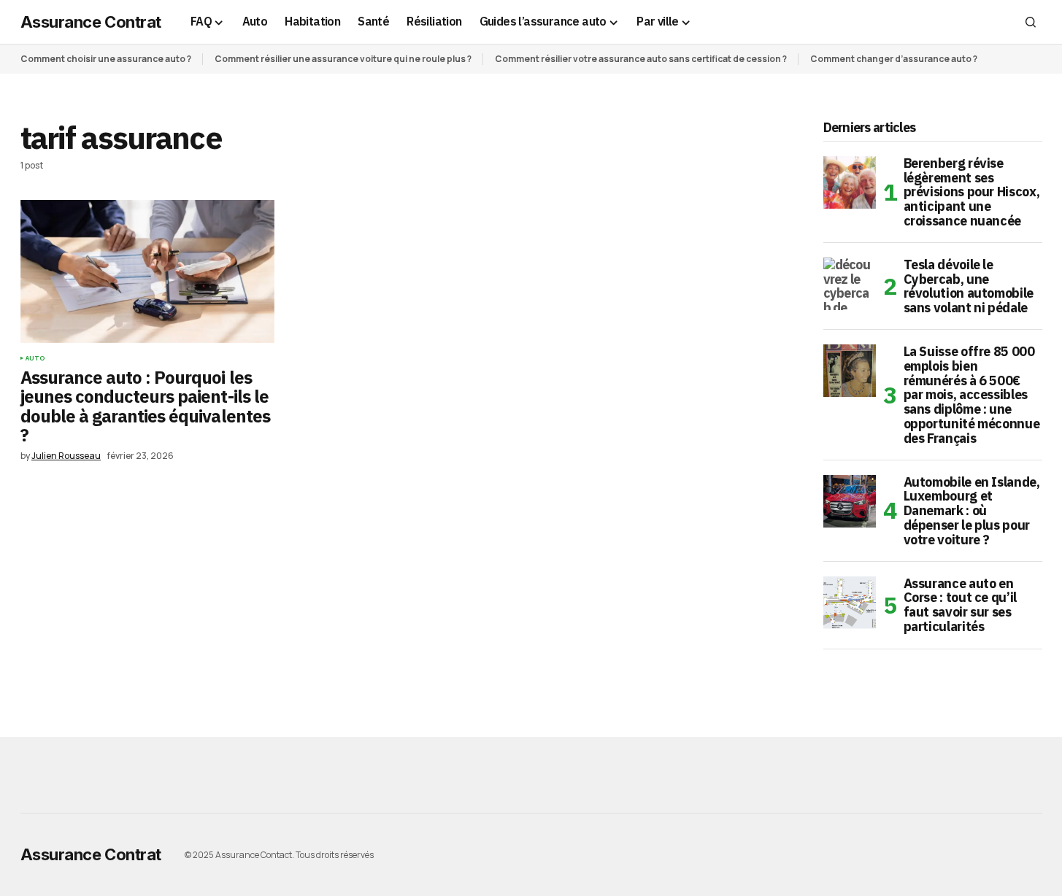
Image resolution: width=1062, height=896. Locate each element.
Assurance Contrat (91, 21)
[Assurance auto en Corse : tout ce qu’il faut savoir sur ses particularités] (849, 602)
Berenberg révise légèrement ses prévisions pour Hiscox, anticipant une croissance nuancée (972, 192)
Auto (35, 358)
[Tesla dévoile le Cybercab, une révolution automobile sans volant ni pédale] (849, 284)
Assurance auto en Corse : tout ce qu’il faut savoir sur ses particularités (960, 605)
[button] (1030, 21)
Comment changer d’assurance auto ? (893, 59)
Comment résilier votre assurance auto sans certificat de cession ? (641, 59)
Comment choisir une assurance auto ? (105, 59)
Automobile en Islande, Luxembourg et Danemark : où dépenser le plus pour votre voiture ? (972, 511)
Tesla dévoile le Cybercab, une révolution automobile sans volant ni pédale (969, 286)
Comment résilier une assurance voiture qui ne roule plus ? (343, 59)
